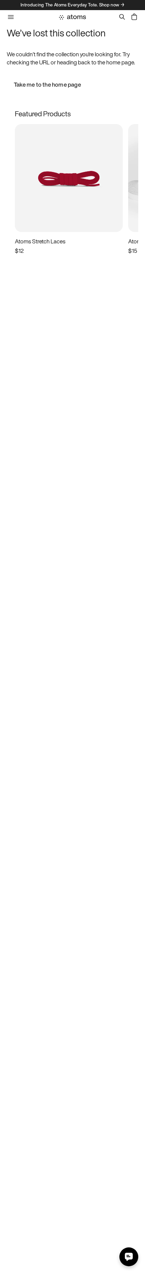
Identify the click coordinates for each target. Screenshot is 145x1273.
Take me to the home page (47, 84)
